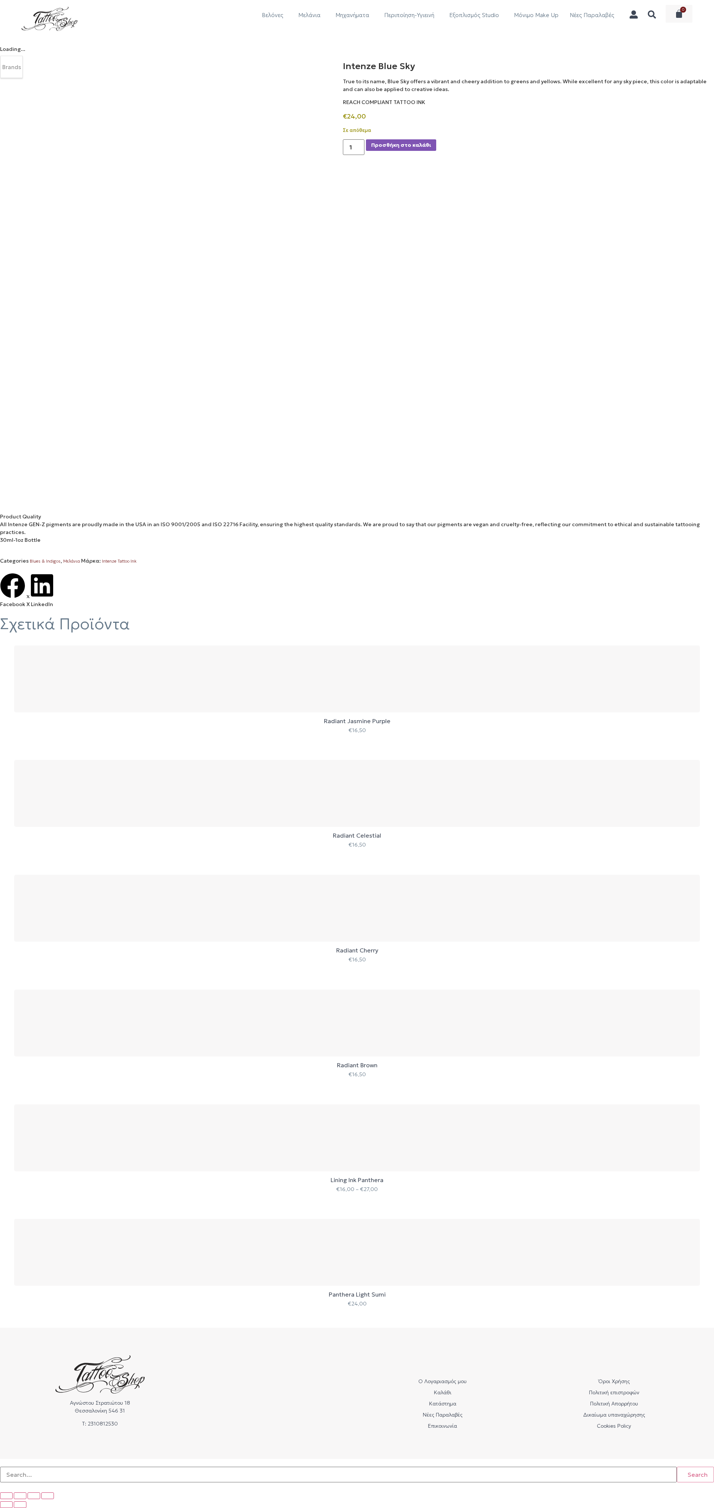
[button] (12, 590)
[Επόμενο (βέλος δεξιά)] (20, 1504)
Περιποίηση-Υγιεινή (409, 15)
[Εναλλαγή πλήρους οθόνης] (20, 1495)
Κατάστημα (442, 1403)
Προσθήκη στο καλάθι (401, 145)
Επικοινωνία (442, 1426)
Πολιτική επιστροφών (614, 1392)
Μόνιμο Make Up (536, 15)
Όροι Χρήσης (614, 1381)
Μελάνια (309, 15)
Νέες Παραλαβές (592, 15)
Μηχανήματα (352, 15)
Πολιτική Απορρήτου (614, 1403)
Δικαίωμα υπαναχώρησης (614, 1414)
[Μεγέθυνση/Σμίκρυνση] (6, 1495)
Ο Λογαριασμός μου (442, 1381)
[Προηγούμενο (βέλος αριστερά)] (6, 1504)
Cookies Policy (614, 1426)
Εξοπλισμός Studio (474, 15)
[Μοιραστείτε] (34, 1495)
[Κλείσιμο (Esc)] (47, 1495)
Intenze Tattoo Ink (119, 561)
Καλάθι (442, 1392)
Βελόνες (272, 15)
